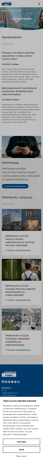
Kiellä (21, 450)
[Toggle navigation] (39, 3)
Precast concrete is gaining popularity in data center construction (18, 55)
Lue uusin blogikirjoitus (16, 186)
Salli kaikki (21, 442)
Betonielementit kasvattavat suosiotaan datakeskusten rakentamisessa (19, 91)
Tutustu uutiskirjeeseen (19, 250)
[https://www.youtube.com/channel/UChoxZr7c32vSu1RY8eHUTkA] (18, 381)
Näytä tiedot (21, 456)
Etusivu (5, 10)
